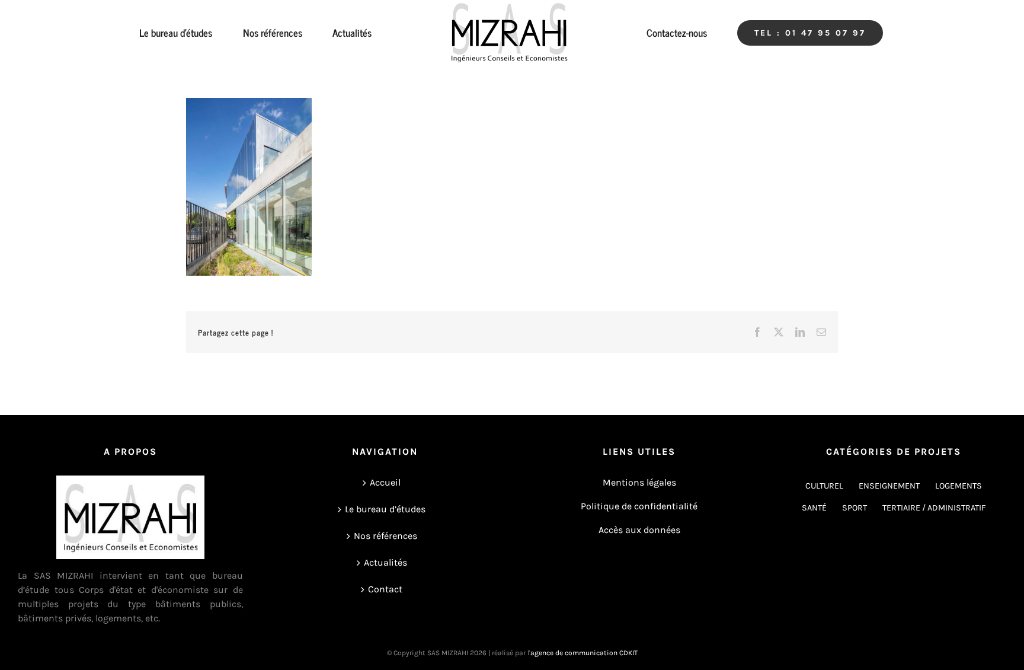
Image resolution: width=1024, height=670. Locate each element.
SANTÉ (814, 508)
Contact (385, 589)
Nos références (385, 535)
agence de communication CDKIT (584, 653)
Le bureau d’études (385, 509)
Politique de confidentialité (639, 506)
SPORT (854, 508)
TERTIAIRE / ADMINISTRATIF (934, 508)
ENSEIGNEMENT (889, 486)
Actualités (385, 562)
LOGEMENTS (958, 486)
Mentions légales (639, 482)
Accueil (385, 482)
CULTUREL (824, 486)
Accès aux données (639, 529)
